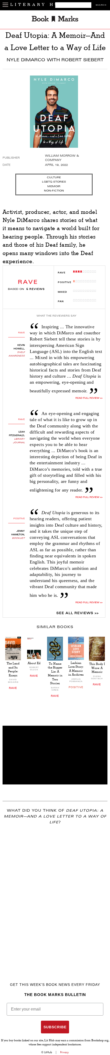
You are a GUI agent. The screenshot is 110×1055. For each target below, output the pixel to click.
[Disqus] (55, 896)
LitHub (48, 1052)
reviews (35, 289)
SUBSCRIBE (55, 1027)
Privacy (64, 1052)
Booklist (18, 538)
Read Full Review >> (89, 398)
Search (101, 5)
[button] (55, 755)
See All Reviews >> (77, 613)
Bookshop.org (99, 1040)
